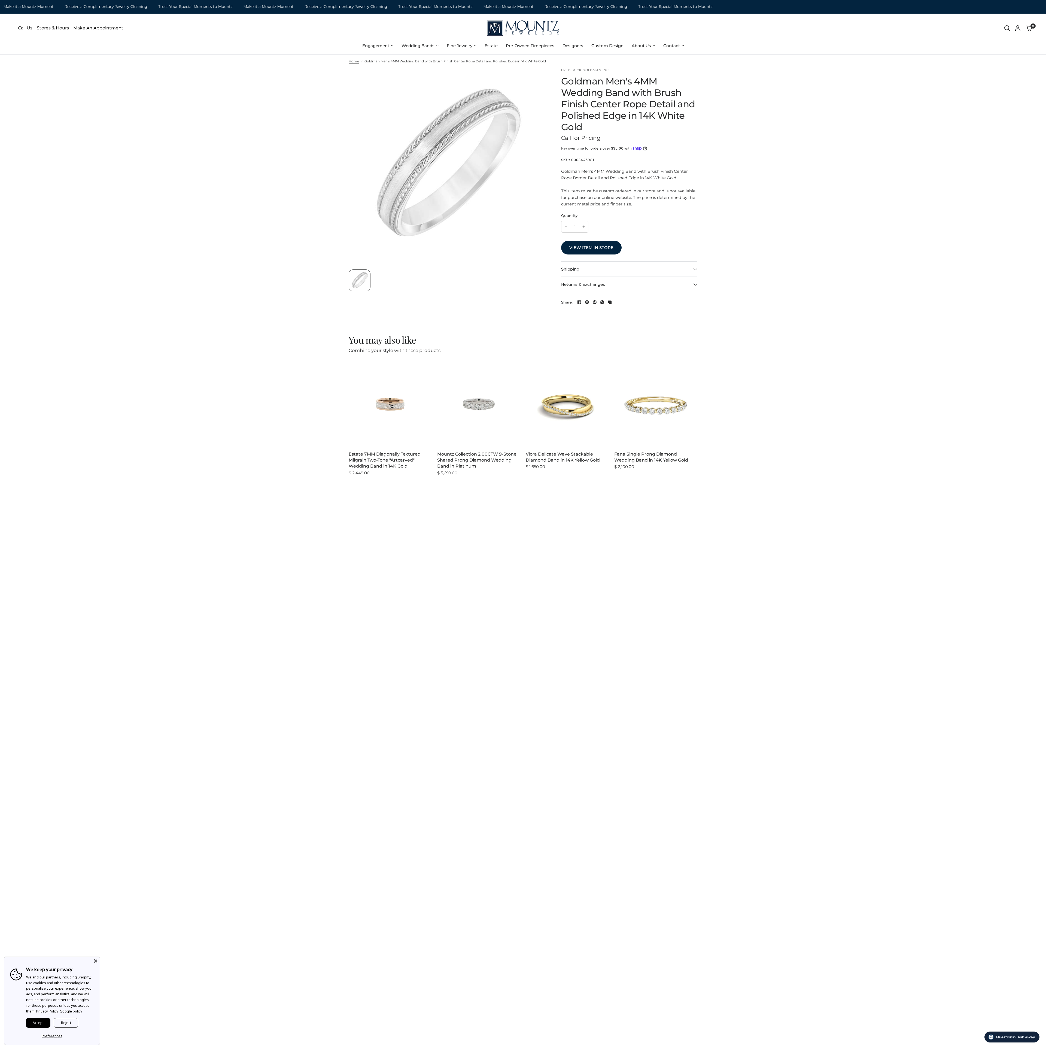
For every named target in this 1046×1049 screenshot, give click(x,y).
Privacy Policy (47, 1011)
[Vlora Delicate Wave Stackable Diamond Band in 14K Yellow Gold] (567, 404)
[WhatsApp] (602, 302)
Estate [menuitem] (491, 45)
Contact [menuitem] (671, 45)
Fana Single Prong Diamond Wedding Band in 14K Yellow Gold (651, 457)
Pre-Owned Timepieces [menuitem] (530, 45)
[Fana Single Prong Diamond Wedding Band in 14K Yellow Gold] (655, 404)
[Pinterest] (594, 302)
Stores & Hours (53, 28)
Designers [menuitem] (572, 45)
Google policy (71, 1011)
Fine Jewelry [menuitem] (459, 45)
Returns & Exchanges (583, 284)
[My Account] (1017, 28)
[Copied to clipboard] (610, 302)
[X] (587, 302)
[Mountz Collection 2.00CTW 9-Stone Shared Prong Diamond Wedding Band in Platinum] (478, 404)
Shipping (570, 269)
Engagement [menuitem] (375, 45)
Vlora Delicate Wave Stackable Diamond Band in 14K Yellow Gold (563, 457)
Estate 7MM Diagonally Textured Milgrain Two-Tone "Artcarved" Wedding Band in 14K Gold (385, 460)
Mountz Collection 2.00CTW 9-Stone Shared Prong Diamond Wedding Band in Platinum (476, 460)
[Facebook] (579, 302)
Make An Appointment (98, 28)
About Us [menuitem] (641, 45)
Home (354, 61)
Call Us (25, 28)
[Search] (1007, 28)
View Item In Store (591, 247)
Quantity (569, 215)
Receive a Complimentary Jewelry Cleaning (82, 7)
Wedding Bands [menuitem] (418, 45)
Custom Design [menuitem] (607, 45)
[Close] (95, 961)
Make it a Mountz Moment (245, 7)
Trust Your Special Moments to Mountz (172, 7)
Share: (567, 302)
